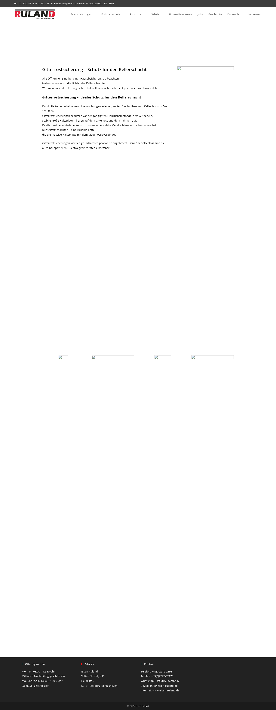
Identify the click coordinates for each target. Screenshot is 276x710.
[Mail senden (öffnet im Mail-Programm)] (260, 3)
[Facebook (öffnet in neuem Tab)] (257, 3)
